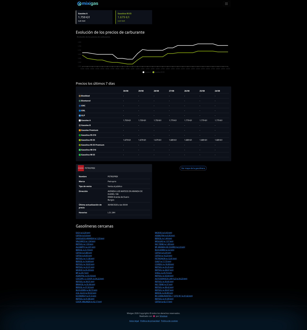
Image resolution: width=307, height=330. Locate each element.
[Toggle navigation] (226, 3)
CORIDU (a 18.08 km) (164, 264)
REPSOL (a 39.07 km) (164, 290)
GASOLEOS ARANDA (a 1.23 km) (90, 238)
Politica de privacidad (150, 321)
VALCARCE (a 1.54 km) (85, 241)
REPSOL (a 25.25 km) (164, 267)
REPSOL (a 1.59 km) (84, 244)
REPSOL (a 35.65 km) (164, 281)
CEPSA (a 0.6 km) (83, 235)
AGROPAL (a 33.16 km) (86, 275)
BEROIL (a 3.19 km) (84, 250)
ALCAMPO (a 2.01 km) (85, 247)
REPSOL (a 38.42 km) (164, 287)
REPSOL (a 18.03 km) (85, 264)
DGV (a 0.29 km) (83, 232)
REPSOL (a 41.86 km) (85, 298)
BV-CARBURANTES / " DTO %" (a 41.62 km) (174, 296)
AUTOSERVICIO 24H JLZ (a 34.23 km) (171, 278)
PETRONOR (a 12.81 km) (166, 258)
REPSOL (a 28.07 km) (164, 270)
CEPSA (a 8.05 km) (84, 255)
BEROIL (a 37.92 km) (85, 287)
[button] (146, 72)
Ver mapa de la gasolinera (193, 168)
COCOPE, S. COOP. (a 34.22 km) (90, 278)
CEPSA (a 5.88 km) (84, 252)
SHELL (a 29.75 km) (163, 273)
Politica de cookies (169, 321)
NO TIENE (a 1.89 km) (164, 244)
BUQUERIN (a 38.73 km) (86, 290)
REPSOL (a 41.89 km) (164, 298)
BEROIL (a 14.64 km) (85, 261)
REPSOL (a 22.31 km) (85, 267)
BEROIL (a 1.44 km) (163, 238)
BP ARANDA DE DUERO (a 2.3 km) (170, 247)
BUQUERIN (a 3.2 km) (164, 250)
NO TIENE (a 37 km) (163, 284)
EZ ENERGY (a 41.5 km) (86, 296)
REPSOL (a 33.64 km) (164, 275)
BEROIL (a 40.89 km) (164, 293)
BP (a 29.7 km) (82, 273)
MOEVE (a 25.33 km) (85, 270)
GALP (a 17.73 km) (163, 261)
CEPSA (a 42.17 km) (163, 301)
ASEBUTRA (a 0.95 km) (165, 235)
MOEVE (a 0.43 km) (163, 232)
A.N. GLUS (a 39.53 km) (86, 293)
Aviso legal (134, 321)
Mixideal (163, 316)
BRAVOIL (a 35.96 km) (85, 284)
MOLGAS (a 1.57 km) (164, 241)
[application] (153, 54)
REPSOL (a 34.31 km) (85, 281)
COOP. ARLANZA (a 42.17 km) (89, 301)
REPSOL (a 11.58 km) (85, 258)
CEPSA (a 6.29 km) (163, 252)
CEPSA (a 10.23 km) (163, 255)
